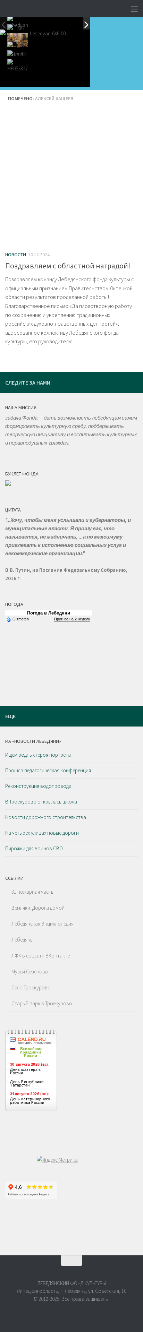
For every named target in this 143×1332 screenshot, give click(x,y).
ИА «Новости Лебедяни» (33, 741)
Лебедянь (22, 939)
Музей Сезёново (29, 971)
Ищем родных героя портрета (38, 754)
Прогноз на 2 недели (72, 619)
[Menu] (134, 8)
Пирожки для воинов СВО (34, 848)
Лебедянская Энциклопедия (42, 923)
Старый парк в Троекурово (41, 1003)
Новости (15, 254)
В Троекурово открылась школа (41, 801)
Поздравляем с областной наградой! (68, 265)
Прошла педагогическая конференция (48, 770)
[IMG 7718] (17, 31)
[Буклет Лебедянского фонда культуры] (8, 484)
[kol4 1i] (17, 57)
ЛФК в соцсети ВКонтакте (40, 955)
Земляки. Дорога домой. (38, 907)
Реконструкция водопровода (38, 786)
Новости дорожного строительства (45, 817)
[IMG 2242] (17, 40)
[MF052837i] (17, 66)
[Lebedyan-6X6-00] (17, 22)
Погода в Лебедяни (48, 613)
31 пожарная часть (32, 891)
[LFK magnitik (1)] (17, 48)
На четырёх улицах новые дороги (42, 833)
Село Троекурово (31, 987)
